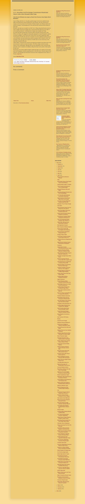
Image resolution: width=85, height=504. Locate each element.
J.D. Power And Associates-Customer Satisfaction (63, 415)
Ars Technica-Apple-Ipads (62, 452)
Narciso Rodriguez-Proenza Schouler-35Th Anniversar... (63, 357)
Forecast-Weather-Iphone (62, 367)
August (59, 167)
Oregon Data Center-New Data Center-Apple (63, 274)
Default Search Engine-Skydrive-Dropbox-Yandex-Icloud (64, 418)
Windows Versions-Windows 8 (63, 322)
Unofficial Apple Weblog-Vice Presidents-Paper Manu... (63, 287)
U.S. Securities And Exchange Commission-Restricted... (63, 196)
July (59, 169)
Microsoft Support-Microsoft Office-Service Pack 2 (63, 351)
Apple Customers (61, 279)
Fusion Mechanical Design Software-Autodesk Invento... (64, 312)
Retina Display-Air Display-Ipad (63, 450)
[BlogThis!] (31, 60)
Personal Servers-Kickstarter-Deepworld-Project (63, 232)
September (60, 166)
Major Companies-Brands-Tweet (64, 475)
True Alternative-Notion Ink (63, 362)
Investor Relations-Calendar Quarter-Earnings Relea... (63, 434)
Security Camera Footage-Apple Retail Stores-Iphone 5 (63, 45)
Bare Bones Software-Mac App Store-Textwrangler (63, 369)
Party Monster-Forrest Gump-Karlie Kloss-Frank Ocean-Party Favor (63, 136)
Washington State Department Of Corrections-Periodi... (64, 377)
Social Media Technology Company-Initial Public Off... (63, 459)
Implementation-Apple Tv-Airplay (64, 184)
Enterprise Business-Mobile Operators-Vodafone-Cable (63, 250)
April (59, 175)
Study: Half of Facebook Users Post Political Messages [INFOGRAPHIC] (63, 90)
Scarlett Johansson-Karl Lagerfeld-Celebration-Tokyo (63, 437)
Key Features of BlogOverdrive (62, 144)
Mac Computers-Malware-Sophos (64, 226)
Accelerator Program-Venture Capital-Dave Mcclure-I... (63, 392)
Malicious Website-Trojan (62, 385)
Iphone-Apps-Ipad (61, 470)
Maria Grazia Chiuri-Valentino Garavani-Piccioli (63, 400)
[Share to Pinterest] (35, 60)
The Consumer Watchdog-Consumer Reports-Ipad (63, 440)
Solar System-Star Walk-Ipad (63, 397)
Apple (18, 61)
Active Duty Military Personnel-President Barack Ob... (63, 211)
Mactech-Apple (60, 409)
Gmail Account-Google (62, 320)
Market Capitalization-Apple (63, 374)
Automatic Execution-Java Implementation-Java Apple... (64, 338)
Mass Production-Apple (62, 335)
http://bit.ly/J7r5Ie (20, 56)
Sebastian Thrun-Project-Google (64, 203)
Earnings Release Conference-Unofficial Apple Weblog (63, 271)
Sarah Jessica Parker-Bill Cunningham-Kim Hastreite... (64, 229)
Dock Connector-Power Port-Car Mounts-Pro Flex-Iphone (64, 208)
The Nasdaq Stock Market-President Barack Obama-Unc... (63, 406)
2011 (58, 490)
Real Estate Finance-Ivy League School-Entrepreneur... (64, 284)
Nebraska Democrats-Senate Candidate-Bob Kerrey (63, 465)
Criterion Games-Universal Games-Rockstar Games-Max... (63, 347)
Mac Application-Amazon (62, 225)
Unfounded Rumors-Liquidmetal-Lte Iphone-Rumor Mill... (64, 262)
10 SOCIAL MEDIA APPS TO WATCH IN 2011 (66, 117)
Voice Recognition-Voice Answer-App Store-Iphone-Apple (64, 301)
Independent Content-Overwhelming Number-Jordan (64, 247)
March (59, 485)
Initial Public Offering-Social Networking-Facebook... (63, 223)
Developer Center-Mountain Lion (64, 303)
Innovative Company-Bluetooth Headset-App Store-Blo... (63, 201)
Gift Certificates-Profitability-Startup (63, 152)
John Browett (26, 61)
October (59, 164)
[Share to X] (32, 60)
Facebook (59, 245)
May (59, 173)
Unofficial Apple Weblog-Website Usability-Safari (64, 412)
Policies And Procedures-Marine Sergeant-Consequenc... (64, 214)
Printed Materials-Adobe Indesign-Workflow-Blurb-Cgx (64, 282)
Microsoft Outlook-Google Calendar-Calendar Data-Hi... (64, 403)
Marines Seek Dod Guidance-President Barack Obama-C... (64, 383)
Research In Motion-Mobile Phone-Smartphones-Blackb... (64, 448)
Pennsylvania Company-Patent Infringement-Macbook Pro (63, 217)
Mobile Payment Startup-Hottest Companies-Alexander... (64, 431)
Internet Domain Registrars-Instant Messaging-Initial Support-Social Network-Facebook (63, 127)
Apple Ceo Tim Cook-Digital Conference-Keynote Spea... (63, 372)
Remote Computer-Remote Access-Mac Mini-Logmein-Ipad (64, 259)
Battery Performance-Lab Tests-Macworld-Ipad (64, 473)
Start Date (41, 61)
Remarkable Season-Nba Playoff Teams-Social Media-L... (64, 182)
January (59, 488)
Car (58, 390)
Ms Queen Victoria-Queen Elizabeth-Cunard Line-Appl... (64, 477)
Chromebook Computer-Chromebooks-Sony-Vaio (63, 456)
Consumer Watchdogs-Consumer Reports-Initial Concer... (64, 445)
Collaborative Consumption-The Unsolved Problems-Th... (64, 462)
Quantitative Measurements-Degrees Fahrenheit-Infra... (63, 428)
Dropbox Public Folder (62, 234)
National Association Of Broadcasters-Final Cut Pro (63, 365)
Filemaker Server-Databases (63, 423)
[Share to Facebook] (34, 60)
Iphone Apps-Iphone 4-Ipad (63, 453)
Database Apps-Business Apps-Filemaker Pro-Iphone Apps (64, 333)
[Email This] (30, 60)
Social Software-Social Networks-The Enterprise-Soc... (64, 380)
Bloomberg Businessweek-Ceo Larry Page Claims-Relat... (63, 421)
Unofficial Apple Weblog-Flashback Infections (62, 277)
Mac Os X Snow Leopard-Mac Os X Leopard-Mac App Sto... (64, 293)
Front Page (22, 61)
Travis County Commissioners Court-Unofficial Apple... (63, 187)
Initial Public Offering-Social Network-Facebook (63, 482)
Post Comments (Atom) (24, 102)
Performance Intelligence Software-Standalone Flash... (64, 325)
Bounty (58, 318)
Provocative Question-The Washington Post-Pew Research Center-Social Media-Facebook (63, 80)
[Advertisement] (37, 4)
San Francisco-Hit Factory (62, 317)
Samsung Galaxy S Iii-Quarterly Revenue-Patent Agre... (64, 265)
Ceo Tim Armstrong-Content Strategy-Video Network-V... (63, 220)
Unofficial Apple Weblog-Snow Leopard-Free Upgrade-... (63, 306)
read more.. (19, 53)
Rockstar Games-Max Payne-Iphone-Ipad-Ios (63, 354)
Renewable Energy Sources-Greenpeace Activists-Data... (63, 298)
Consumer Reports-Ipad (62, 479)
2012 (58, 162)
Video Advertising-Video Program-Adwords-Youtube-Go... (64, 253)
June (59, 171)
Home (32, 100)
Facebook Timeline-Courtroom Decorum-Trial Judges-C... (63, 268)
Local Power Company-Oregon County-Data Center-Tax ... (63, 237)
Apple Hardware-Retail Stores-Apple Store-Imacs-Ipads (63, 198)
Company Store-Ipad (61, 442)
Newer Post (16, 100)
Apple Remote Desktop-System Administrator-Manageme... (64, 243)
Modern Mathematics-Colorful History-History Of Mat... (63, 341)
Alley (58, 179)
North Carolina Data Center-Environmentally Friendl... (63, 309)
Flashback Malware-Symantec (63, 295)
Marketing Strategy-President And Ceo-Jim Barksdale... (64, 193)
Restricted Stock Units (34, 61)
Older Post (48, 100)
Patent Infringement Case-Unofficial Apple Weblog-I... (63, 388)
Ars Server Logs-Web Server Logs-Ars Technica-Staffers (63, 468)
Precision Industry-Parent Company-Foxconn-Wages (63, 395)
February (60, 486)
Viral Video (59, 205)
